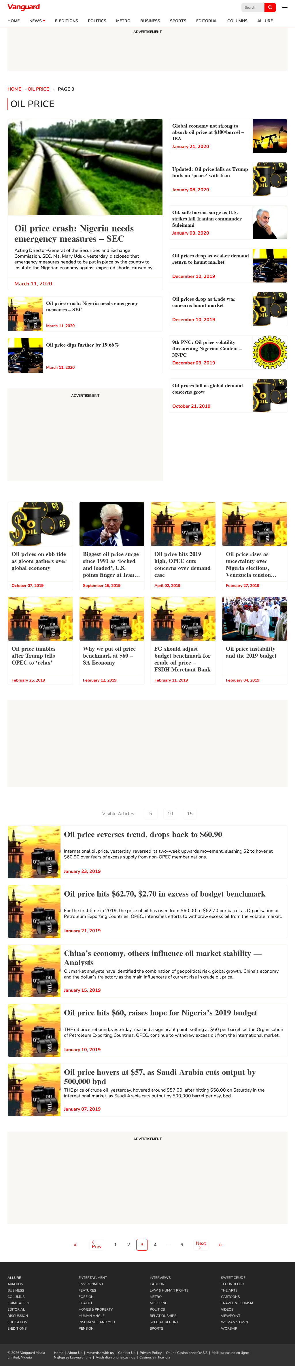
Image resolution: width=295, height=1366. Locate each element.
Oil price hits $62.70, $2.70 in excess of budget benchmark (165, 893)
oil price (38, 89)
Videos (227, 1309)
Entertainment (93, 1277)
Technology (232, 1284)
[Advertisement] (147, 1179)
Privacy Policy (151, 1352)
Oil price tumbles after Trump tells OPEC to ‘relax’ (34, 655)
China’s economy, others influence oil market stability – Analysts (163, 956)
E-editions (66, 21)
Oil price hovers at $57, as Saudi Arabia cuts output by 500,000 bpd (160, 1075)
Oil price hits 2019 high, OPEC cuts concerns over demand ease (182, 564)
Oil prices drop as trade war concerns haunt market (203, 301)
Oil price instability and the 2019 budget (251, 651)
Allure (14, 1277)
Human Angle (92, 1315)
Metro (123, 21)
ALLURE (265, 21)
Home (13, 21)
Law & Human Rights (169, 1290)
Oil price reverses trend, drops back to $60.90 (143, 833)
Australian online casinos (115, 1357)
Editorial (207, 21)
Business (150, 21)
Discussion (17, 1315)
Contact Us (126, 1352)
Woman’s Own (234, 1322)
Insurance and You (97, 1322)
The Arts (229, 1290)
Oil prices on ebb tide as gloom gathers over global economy (39, 560)
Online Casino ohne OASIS (186, 1352)
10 (170, 814)
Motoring (159, 1303)
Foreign (86, 1296)
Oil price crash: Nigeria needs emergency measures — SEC (92, 305)
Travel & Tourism (237, 1303)
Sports (178, 21)
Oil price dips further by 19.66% (82, 344)
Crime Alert (18, 1303)
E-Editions (17, 1328)
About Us (74, 1352)
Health (85, 1303)
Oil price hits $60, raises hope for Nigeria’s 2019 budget (160, 1012)
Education (17, 1322)
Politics (97, 21)
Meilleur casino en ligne (230, 1352)
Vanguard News (23, 7)
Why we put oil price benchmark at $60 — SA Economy (109, 655)
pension (86, 1328)
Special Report (164, 1322)
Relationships (163, 1315)
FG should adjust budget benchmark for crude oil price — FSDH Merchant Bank (182, 658)
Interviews (160, 1277)
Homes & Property (96, 1309)
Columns (237, 21)
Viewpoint (230, 1315)
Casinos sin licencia (154, 1357)
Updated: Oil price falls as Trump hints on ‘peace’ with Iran (210, 171)
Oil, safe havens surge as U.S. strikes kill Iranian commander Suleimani (207, 218)
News (35, 21)
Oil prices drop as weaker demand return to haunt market (210, 258)
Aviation (15, 1284)
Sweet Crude (233, 1277)
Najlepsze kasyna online (72, 1357)
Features (87, 1290)
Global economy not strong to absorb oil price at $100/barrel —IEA (208, 131)
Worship (229, 1328)
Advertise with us (100, 1352)
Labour (157, 1284)
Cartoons (230, 1296)
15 (190, 814)
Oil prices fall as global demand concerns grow (207, 387)
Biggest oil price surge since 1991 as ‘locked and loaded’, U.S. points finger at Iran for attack (111, 565)
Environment (91, 1284)
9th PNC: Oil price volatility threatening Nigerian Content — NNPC (207, 347)
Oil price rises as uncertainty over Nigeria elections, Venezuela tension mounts (248, 565)
